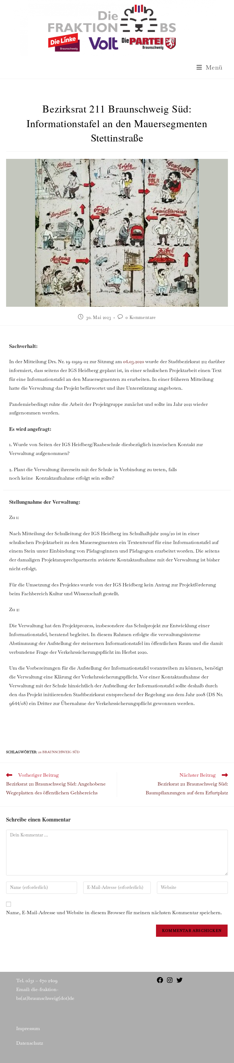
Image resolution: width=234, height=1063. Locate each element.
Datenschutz (29, 1043)
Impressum (28, 1028)
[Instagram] (169, 982)
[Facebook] (160, 982)
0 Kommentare (141, 317)
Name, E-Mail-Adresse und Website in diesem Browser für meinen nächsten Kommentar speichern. (114, 912)
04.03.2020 (133, 361)
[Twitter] (179, 982)
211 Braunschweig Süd (59, 752)
